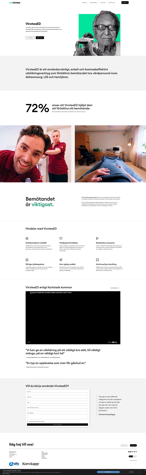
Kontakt (43, 456)
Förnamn (29, 391)
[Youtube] (134, 451)
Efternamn (29, 396)
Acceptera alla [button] (108, 471)
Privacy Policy (44, 458)
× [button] (144, 470)
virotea (16, 2)
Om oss (43, 455)
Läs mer (61, 472)
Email (28, 402)
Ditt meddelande (30, 412)
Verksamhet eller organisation (32, 407)
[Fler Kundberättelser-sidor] (97, 2)
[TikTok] (129, 451)
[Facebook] (132, 451)
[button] (33, 473)
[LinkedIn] (136, 451)
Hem (42, 451)
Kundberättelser (45, 452)
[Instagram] (130, 451)
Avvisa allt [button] (131, 471)
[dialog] (73, 472)
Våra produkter (44, 454)
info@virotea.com (12, 451)
